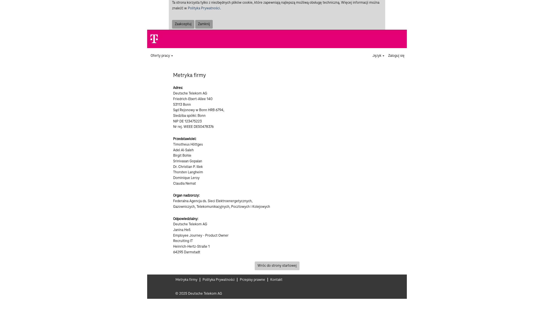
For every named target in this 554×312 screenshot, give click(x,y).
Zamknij (204, 24)
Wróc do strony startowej (277, 266)
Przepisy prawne (252, 280)
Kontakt (276, 280)
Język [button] (377, 56)
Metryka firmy (186, 280)
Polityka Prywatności (204, 8)
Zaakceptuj (183, 24)
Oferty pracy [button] (161, 56)
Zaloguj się (396, 56)
